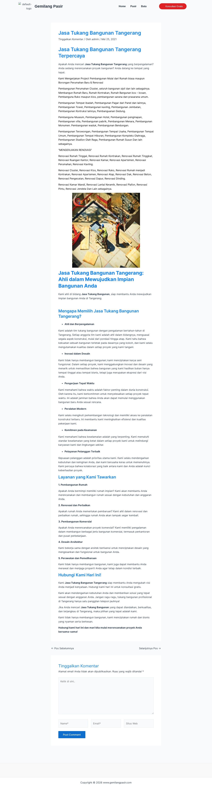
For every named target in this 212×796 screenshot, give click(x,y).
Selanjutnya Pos (150, 648)
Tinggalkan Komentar (70, 39)
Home (122, 6)
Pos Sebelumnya (62, 648)
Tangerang (95, 298)
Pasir (133, 6)
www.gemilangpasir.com (117, 782)
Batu (144, 6)
